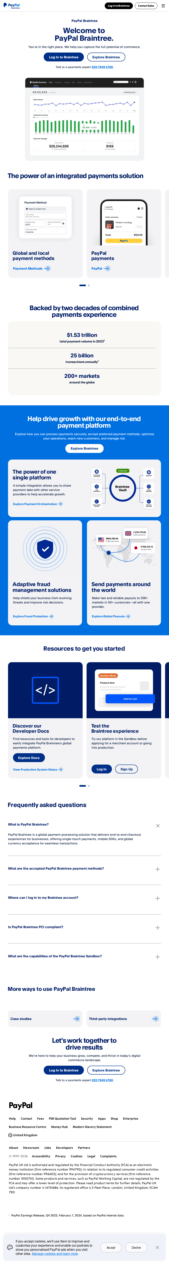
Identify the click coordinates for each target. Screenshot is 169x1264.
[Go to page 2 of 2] (89, 285)
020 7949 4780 (102, 67)
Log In (102, 769)
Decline (136, 1247)
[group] (45, 233)
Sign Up (127, 769)
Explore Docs (29, 758)
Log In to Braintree (64, 57)
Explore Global (108, 616)
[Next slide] (161, 233)
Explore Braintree (106, 57)
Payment (27, 268)
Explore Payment (35, 504)
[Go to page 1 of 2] (82, 285)
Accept (111, 1247)
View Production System (35, 769)
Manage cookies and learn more (55, 1253)
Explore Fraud (30, 616)
